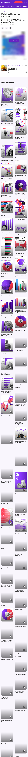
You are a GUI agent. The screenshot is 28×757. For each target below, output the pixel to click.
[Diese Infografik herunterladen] (10, 28)
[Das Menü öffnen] (26, 2)
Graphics (3, 11)
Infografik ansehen (14, 40)
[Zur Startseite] (5, 2)
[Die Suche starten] (24, 2)
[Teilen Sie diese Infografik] (2, 28)
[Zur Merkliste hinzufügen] (6, 28)
